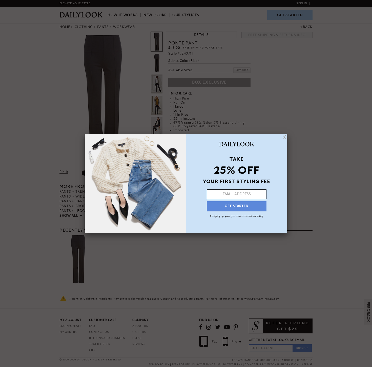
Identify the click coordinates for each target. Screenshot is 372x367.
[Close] (284, 137)
